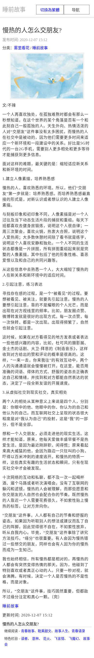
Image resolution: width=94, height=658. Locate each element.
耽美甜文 (44, 631)
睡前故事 (40, 48)
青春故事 (27, 631)
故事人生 (61, 631)
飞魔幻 (74, 638)
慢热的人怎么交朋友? (20, 624)
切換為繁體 (50, 10)
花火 (46, 638)
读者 (24, 638)
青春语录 (78, 631)
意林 (35, 638)
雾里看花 (21, 48)
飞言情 (59, 638)
